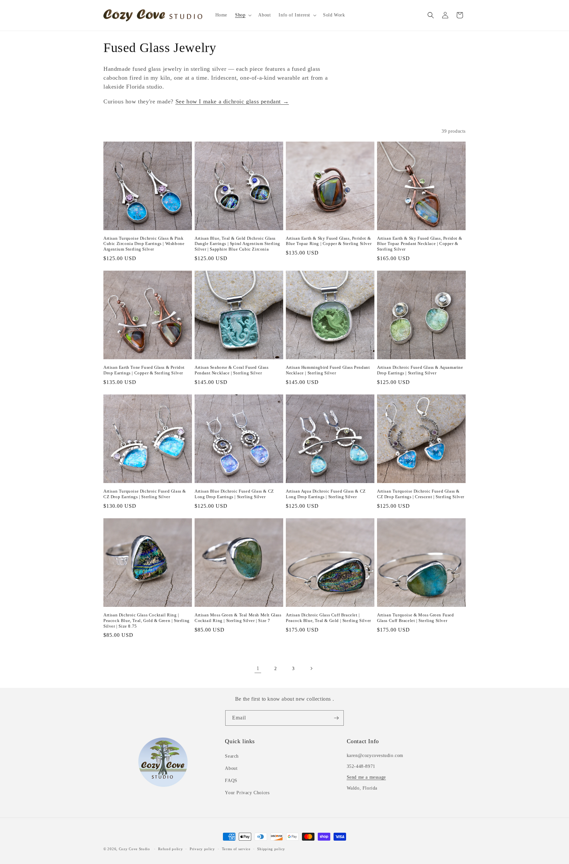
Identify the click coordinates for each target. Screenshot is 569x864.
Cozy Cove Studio (134, 849)
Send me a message (366, 777)
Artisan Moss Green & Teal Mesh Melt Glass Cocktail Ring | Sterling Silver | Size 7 (238, 617)
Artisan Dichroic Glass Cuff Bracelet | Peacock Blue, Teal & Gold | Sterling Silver (328, 617)
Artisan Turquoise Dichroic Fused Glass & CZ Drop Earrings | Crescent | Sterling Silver (420, 494)
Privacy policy (202, 849)
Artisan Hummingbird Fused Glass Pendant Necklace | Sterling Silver (328, 370)
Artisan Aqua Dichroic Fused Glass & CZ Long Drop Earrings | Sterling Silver (326, 494)
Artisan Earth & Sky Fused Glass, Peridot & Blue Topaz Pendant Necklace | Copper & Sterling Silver (419, 244)
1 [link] (258, 668)
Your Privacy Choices (247, 792)
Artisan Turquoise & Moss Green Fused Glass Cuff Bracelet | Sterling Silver (415, 617)
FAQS (231, 780)
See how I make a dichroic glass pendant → (232, 101)
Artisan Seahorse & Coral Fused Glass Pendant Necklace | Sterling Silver (232, 370)
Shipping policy (271, 849)
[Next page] (311, 668)
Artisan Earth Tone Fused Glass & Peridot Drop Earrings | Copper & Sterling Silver (144, 370)
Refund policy (170, 849)
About (231, 768)
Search (232, 756)
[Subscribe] (336, 718)
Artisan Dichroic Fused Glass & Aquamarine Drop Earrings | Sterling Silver (420, 370)
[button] (242, 15)
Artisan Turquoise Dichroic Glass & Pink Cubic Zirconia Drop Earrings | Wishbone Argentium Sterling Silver (143, 244)
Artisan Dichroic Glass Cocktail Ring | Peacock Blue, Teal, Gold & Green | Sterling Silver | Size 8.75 (146, 620)
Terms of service (236, 849)
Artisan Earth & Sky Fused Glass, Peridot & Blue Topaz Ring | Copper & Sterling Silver (328, 241)
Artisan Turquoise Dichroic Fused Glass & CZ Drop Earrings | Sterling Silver (144, 494)
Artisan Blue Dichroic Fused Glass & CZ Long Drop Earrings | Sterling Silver (234, 494)
